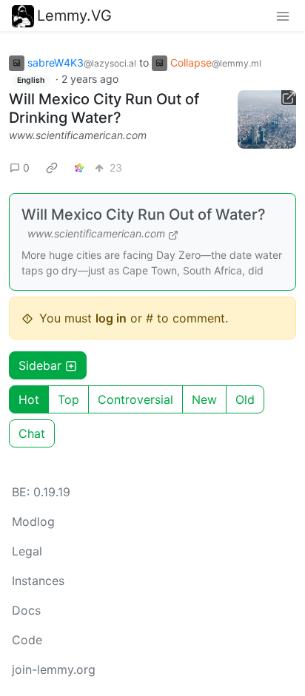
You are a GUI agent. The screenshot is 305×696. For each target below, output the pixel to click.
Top (68, 399)
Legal (27, 551)
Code (27, 639)
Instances (38, 580)
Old (245, 399)
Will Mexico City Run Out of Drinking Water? (104, 108)
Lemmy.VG (74, 15)
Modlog (33, 521)
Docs (26, 610)
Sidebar (40, 365)
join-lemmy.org (53, 669)
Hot (29, 399)
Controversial (135, 399)
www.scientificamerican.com (78, 135)
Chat (32, 433)
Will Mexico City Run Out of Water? (143, 214)
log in (111, 318)
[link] (51, 167)
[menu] (282, 15)
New (204, 399)
